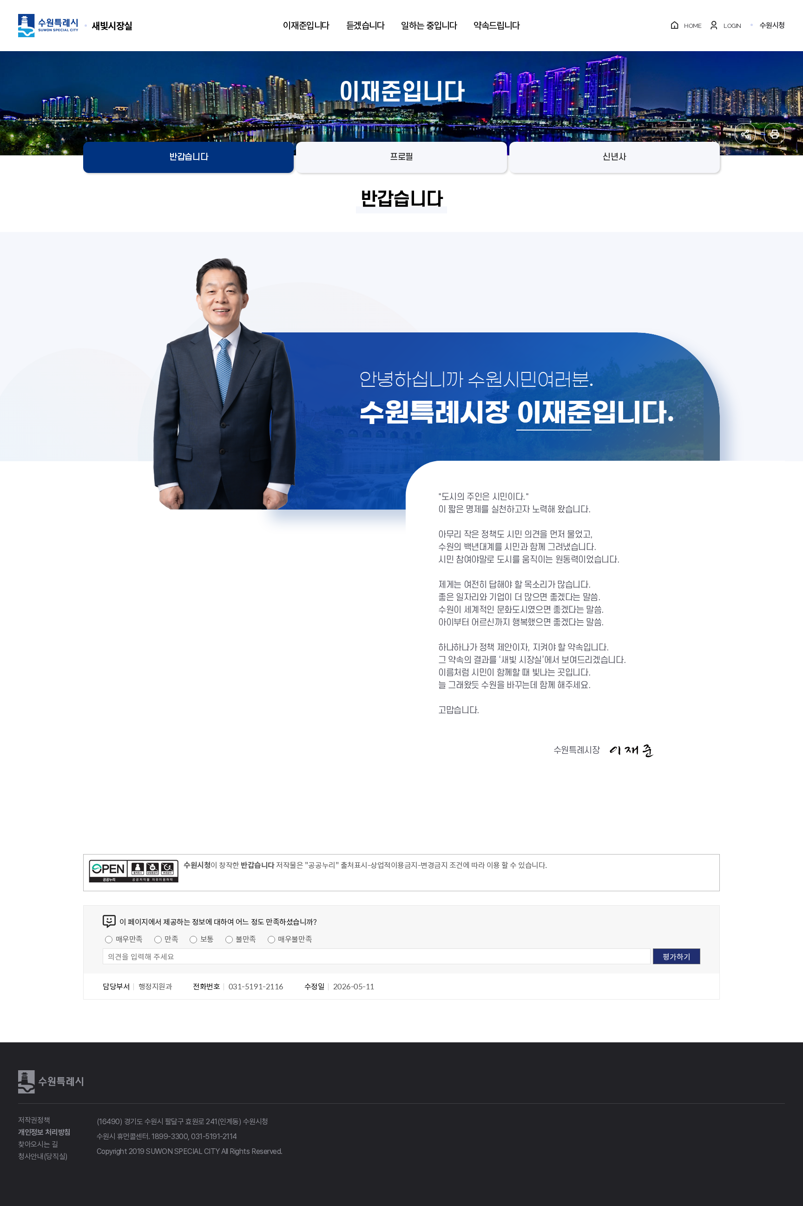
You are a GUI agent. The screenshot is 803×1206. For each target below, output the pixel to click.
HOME (692, 25)
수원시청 (772, 25)
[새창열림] (133, 872)
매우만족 (129, 938)
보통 (207, 938)
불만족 (246, 938)
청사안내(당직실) (43, 1156)
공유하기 (745, 133)
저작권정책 (34, 1120)
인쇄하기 (774, 133)
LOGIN (732, 25)
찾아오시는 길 (38, 1144)
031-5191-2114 (214, 1136)
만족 (171, 938)
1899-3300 (169, 1136)
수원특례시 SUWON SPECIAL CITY (112, 25)
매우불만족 (295, 938)
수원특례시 (50, 1081)
